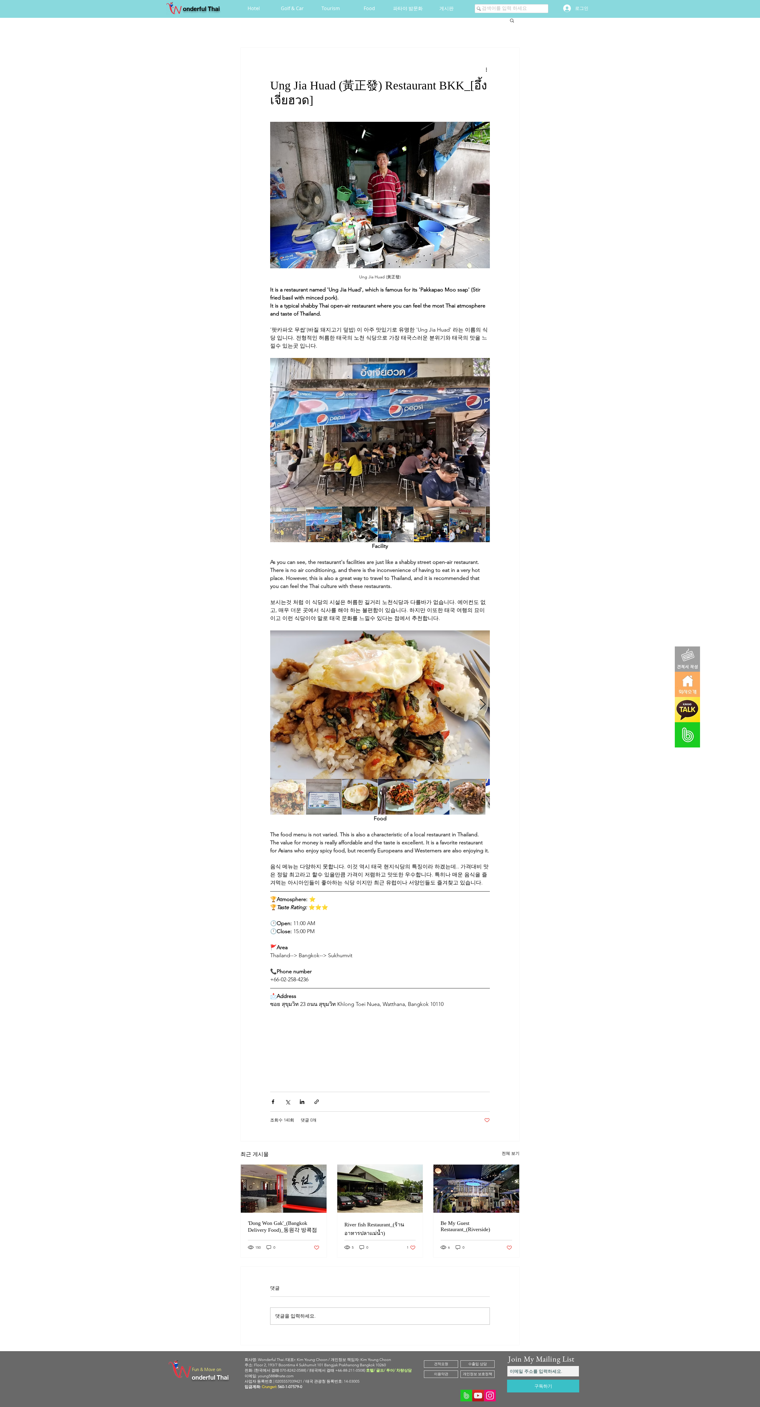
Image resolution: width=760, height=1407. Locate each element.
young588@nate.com (276, 1376)
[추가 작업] (486, 69)
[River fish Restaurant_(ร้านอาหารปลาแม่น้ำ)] (380, 1189)
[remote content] (380, 1043)
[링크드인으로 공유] (302, 1102)
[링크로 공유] (316, 1102)
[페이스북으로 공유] (273, 1102)
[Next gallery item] (482, 432)
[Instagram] (490, 1395)
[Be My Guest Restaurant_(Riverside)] (476, 1189)
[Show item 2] (324, 524)
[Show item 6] (467, 524)
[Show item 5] (431, 524)
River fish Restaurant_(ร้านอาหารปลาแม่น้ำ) (374, 1229)
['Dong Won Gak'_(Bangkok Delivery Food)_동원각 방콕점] (284, 1189)
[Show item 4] (396, 524)
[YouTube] (478, 1395)
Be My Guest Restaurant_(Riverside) (465, 1226)
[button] (512, 20)
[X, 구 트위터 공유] (287, 1102)
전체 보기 (511, 1153)
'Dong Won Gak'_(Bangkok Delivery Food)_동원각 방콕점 (282, 1226)
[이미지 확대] (380, 432)
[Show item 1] (288, 524)
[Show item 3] (360, 524)
